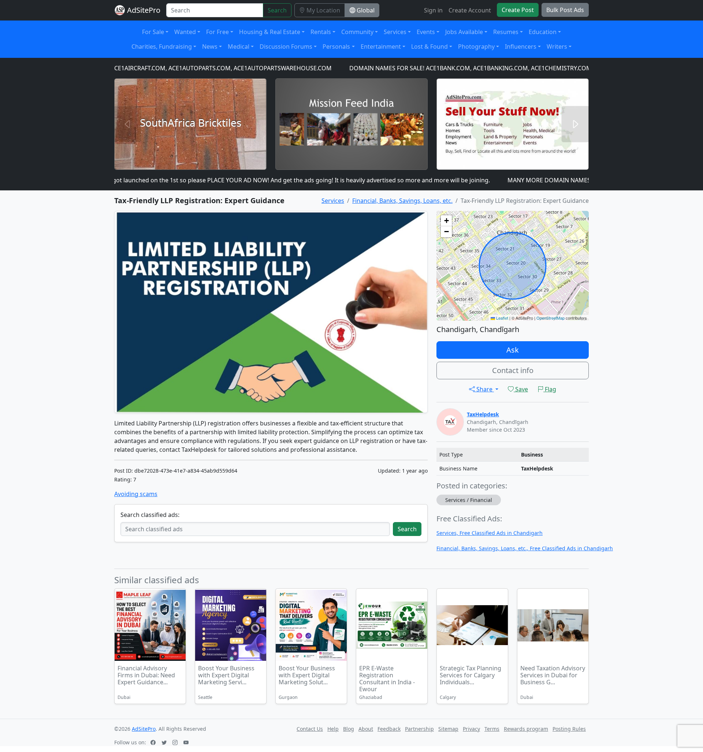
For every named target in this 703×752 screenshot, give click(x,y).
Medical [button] (238, 46)
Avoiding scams (135, 494)
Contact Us (310, 728)
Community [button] (357, 32)
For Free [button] (217, 32)
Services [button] (395, 32)
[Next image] (259, 626)
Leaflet (501, 318)
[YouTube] (186, 742)
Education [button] (543, 32)
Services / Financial (468, 499)
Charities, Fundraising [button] (161, 46)
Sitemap (448, 728)
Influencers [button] (520, 46)
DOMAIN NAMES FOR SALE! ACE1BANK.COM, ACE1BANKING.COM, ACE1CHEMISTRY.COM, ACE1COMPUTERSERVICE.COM (485, 68)
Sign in (433, 10)
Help (333, 728)
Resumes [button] (505, 32)
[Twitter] (164, 742)
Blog (348, 728)
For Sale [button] (153, 32)
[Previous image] (201, 626)
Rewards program (526, 728)
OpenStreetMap (550, 318)
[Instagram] (175, 742)
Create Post (518, 10)
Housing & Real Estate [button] (269, 32)
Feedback (389, 728)
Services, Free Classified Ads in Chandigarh (489, 532)
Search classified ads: (149, 515)
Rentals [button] (320, 32)
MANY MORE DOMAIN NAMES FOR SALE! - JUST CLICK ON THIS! (566, 180)
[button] (446, 220)
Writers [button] (557, 46)
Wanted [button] (185, 32)
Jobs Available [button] (464, 32)
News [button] (209, 46)
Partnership (419, 728)
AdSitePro (143, 10)
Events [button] (426, 32)
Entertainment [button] (381, 46)
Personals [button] (336, 46)
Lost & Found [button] (429, 46)
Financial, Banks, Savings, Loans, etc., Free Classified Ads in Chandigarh (524, 548)
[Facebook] (153, 742)
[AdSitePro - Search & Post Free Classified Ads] (119, 10)
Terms (491, 728)
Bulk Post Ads (565, 10)
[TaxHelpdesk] (450, 421)
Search (277, 10)
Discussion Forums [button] (286, 46)
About (365, 728)
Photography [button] (476, 46)
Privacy (471, 728)
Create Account (470, 10)
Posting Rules (569, 728)
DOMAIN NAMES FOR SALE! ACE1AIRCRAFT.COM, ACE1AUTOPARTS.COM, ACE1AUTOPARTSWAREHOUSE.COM (154, 68)
